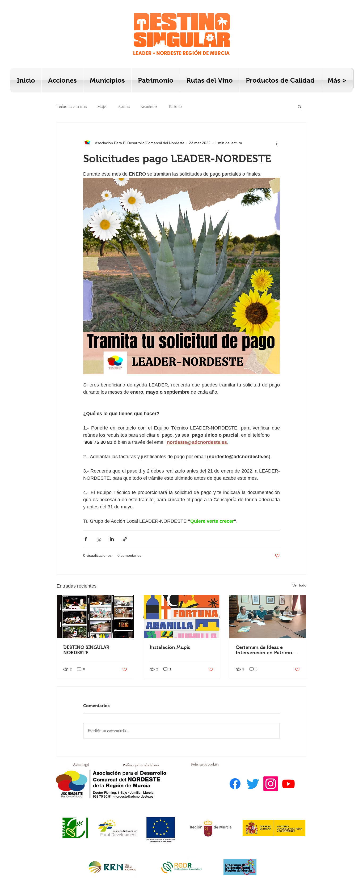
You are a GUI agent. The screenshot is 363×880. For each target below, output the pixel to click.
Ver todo (299, 585)
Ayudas (124, 106)
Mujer (102, 106)
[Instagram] (270, 783)
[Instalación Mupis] (181, 616)
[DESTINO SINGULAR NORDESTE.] (95, 616)
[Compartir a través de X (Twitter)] (98, 539)
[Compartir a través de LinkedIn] (111, 539)
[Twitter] (253, 783)
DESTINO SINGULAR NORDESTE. (86, 650)
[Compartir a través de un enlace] (124, 539)
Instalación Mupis (170, 647)
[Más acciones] (276, 143)
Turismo (175, 106)
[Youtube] (288, 783)
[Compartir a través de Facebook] (85, 539)
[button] (299, 106)
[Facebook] (235, 783)
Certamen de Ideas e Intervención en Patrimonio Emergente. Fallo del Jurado (267, 650)
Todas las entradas (72, 106)
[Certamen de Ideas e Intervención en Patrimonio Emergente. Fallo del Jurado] (267, 616)
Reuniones (148, 106)
